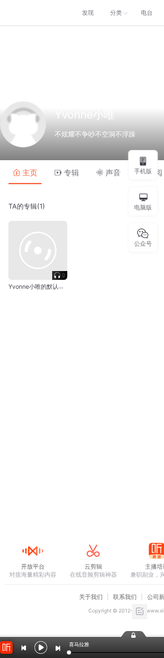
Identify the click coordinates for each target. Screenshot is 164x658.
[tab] (25, 172)
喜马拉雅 (32, 12)
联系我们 (125, 596)
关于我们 (91, 596)
